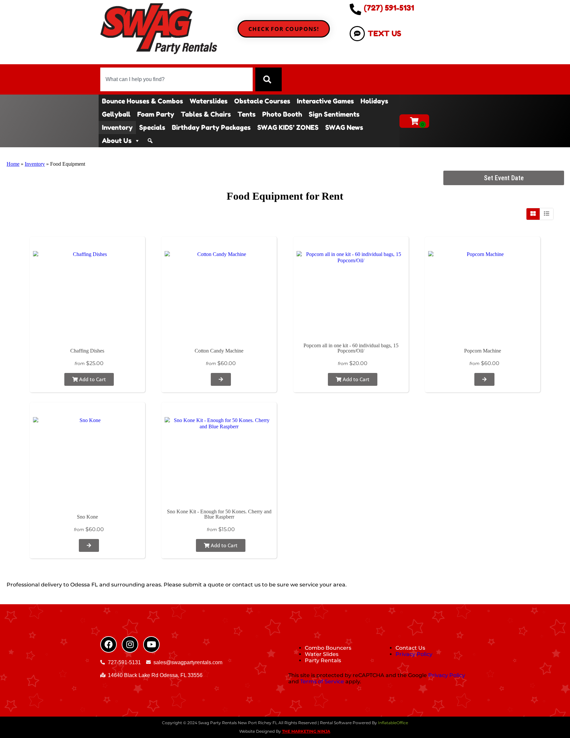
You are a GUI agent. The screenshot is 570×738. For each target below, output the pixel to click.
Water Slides (321, 654)
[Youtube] (151, 644)
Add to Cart (92, 379)
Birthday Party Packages (211, 127)
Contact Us (410, 648)
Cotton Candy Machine (219, 351)
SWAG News (344, 127)
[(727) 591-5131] (355, 9)
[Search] (268, 79)
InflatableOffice (393, 722)
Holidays (374, 101)
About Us (117, 141)
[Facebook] (108, 644)
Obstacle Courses (262, 101)
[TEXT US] (357, 33)
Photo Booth (282, 114)
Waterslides (209, 101)
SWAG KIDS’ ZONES (288, 127)
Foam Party (155, 114)
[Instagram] (130, 644)
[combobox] (176, 79)
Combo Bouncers (328, 648)
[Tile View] (533, 213)
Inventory (117, 127)
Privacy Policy (414, 654)
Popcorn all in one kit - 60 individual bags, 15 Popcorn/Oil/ (350, 348)
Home (13, 164)
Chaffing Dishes (87, 351)
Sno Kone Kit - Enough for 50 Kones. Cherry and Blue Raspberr (219, 514)
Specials (152, 127)
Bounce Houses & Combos (142, 101)
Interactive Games (325, 101)
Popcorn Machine (482, 351)
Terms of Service (322, 681)
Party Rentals (323, 660)
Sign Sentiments (334, 114)
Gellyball (116, 114)
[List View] (546, 213)
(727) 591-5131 (389, 7)
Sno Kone (87, 517)
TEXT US (384, 33)
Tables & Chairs (206, 114)
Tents (247, 114)
